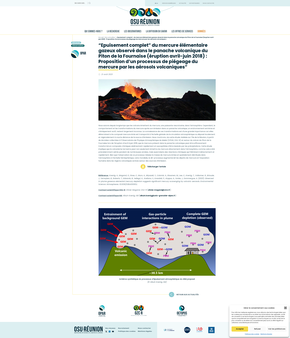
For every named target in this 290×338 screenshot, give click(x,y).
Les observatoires (132, 31)
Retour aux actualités (187, 294)
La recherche (113, 31)
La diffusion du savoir (156, 31)
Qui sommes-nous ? (93, 31)
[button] (285, 308)
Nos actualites (110, 37)
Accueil (101, 37)
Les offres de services (182, 31)
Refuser (257, 329)
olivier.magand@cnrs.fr (159, 190)
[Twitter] (107, 331)
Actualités (182, 3)
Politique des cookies (252, 334)
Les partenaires (194, 3)
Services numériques (169, 3)
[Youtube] (113, 331)
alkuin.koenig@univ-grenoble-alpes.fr (157, 195)
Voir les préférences (276, 329)
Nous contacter (208, 3)
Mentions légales (266, 334)
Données (202, 31)
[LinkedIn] (110, 331)
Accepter (240, 329)
